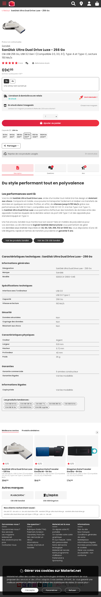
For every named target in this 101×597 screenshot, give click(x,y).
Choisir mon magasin (89, 105)
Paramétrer (51, 590)
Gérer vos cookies (86, 550)
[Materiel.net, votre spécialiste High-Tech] (12, 4)
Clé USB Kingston (50, 500)
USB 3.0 (59, 290)
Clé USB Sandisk (18, 500)
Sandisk (6, 45)
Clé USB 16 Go (10, 407)
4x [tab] (12, 81)
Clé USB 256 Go (55, 404)
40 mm (59, 352)
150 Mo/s (60, 303)
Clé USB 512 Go (25, 407)
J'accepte (30, 590)
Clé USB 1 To (40, 404)
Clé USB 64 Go (11, 404)
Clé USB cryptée (41, 407)
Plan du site (83, 529)
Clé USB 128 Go (26, 404)
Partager (12, 145)
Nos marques (84, 532)
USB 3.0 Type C (63, 295)
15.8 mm (60, 344)
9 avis (20, 63)
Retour (6, 10)
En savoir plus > (82, 582)
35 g (58, 356)
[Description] (18, 168)
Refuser (72, 590)
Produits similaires (30, 430)
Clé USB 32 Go (70, 404)
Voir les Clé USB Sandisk (48, 240)
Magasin (82, 2)
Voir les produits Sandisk (17, 240)
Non (58, 317)
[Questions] (50, 168)
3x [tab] (6, 81)
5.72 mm (60, 348)
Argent (59, 340)
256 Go (59, 299)
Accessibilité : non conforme (85, 554)
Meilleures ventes (10, 430)
